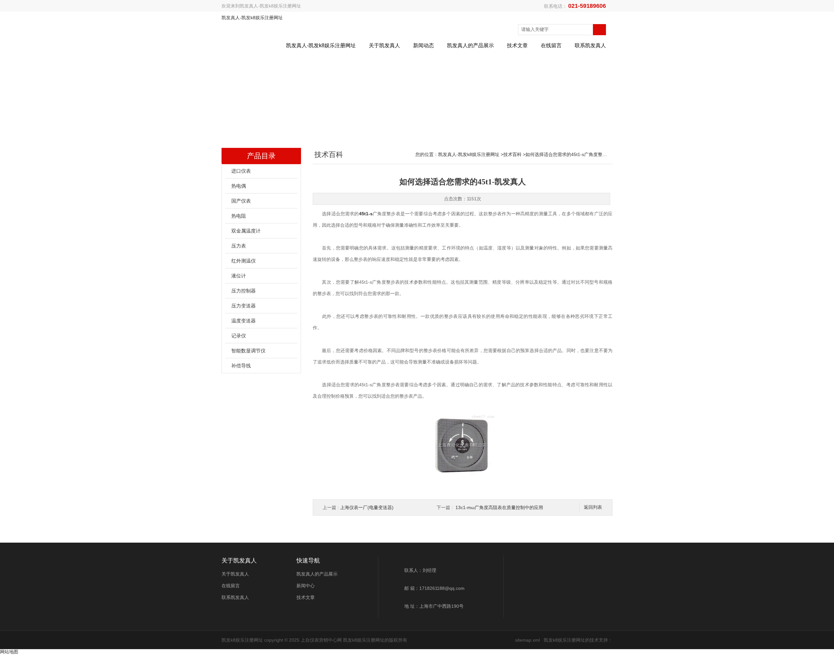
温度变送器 (243, 320)
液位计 (238, 275)
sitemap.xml (527, 640)
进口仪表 (241, 171)
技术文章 (517, 45)
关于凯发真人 (384, 45)
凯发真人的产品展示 (470, 45)
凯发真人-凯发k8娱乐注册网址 (270, 5)
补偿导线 (241, 365)
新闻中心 (305, 585)
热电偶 (238, 186)
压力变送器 (243, 305)
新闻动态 (423, 45)
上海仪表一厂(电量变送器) (367, 507)
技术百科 (512, 154)
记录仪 (238, 335)
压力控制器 (243, 290)
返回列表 (593, 507)
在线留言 (551, 45)
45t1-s (366, 213)
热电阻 (238, 216)
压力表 (238, 246)
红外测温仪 (243, 260)
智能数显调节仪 (248, 350)
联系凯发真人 (590, 45)
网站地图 (9, 651)
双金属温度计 (246, 231)
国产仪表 (241, 201)
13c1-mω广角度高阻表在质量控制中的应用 (499, 507)
